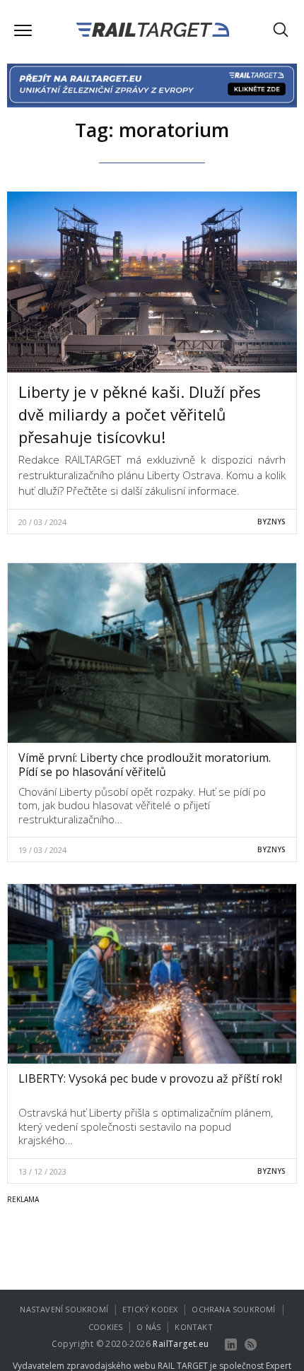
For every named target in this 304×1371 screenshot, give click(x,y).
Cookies (105, 1327)
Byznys (271, 521)
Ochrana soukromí (233, 1309)
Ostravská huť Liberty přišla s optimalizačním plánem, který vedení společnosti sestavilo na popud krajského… (145, 1126)
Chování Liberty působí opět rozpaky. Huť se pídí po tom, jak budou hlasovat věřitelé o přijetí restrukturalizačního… (142, 805)
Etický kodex (149, 1309)
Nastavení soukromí (64, 1309)
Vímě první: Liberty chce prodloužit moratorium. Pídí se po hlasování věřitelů (144, 765)
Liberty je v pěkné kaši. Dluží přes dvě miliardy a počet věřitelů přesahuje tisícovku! (139, 414)
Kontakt (193, 1327)
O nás (148, 1327)
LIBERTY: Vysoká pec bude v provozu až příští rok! (150, 1078)
